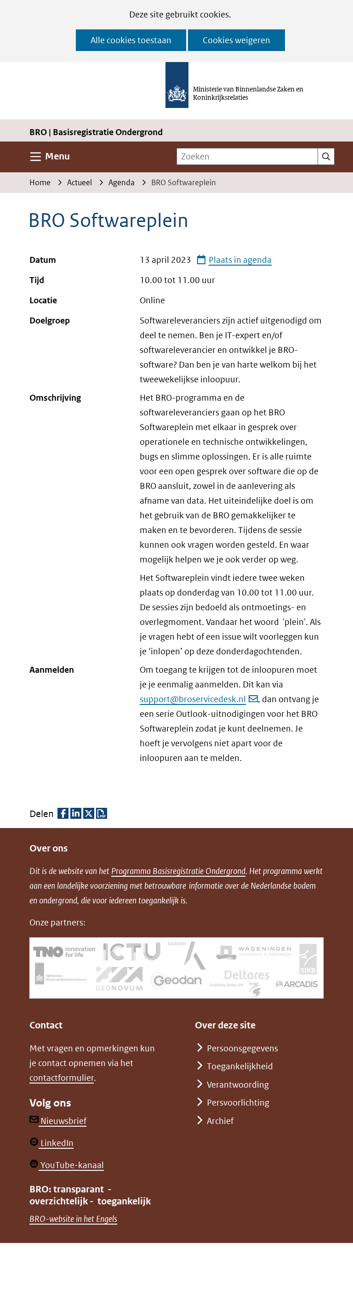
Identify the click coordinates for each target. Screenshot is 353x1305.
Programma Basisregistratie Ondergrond (178, 871)
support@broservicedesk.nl (193, 699)
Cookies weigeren (236, 40)
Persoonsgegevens (242, 1048)
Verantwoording (238, 1084)
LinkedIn (56, 1143)
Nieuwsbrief (62, 1121)
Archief (220, 1121)
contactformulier (61, 1077)
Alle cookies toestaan (131, 40)
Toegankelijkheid (240, 1066)
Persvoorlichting (238, 1102)
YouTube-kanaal (71, 1165)
